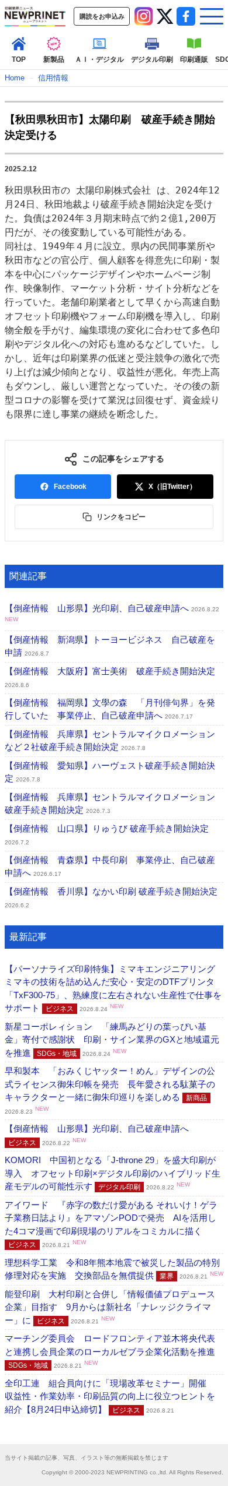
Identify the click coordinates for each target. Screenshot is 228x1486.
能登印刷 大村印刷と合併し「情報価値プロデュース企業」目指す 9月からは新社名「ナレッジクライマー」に (110, 1307)
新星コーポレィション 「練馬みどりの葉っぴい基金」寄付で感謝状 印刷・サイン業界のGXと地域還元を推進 (112, 1040)
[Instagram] (143, 16)
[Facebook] (186, 16)
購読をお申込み (102, 16)
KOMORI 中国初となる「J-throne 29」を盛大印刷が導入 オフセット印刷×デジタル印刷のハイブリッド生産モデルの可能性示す (112, 1173)
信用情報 (53, 77)
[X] (165, 16)
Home (15, 77)
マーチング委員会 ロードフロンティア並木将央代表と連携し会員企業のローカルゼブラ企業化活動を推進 (115, 1351)
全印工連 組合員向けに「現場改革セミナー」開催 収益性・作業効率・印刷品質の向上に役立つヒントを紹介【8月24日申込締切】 (110, 1396)
